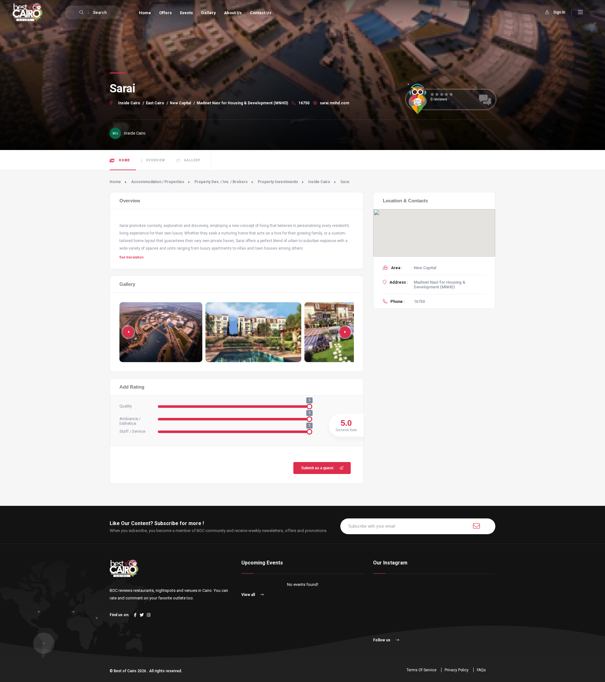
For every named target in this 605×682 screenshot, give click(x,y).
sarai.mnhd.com (334, 103)
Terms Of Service (421, 670)
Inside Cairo (129, 103)
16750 (303, 103)
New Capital (180, 103)
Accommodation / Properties (157, 182)
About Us (233, 12)
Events (186, 12)
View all (248, 594)
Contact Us (260, 12)
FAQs (481, 670)
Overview (155, 160)
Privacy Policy (457, 670)
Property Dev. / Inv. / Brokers (221, 182)
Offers (165, 12)
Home (145, 12)
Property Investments (278, 182)
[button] (345, 332)
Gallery (208, 12)
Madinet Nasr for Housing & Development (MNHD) (242, 103)
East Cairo (155, 103)
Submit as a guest (317, 468)
